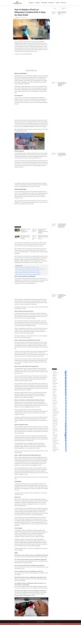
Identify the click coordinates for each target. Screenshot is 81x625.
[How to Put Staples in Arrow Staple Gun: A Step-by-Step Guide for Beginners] (54, 329)
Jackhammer (55, 394)
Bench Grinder (55, 403)
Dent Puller (54, 446)
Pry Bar (54, 417)
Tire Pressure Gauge (56, 443)
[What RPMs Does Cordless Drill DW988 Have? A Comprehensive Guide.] (17, 230)
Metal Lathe (54, 400)
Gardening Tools (55, 423)
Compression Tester (56, 449)
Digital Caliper (55, 415)
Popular (55, 8)
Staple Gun (54, 381)
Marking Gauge (55, 418)
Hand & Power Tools (56, 372)
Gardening (37, 2)
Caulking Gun (55, 395)
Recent (63, 8)
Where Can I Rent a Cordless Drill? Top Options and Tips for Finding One (25, 236)
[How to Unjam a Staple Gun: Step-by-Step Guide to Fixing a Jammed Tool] (54, 188)
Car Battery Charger (56, 440)
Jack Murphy (17, 17)
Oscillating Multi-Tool (56, 412)
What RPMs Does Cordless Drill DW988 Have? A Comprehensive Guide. (25, 230)
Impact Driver (55, 380)
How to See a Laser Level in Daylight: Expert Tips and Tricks (62, 12)
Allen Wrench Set (55, 421)
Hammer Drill (55, 386)
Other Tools (63, 2)
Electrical (58, 2)
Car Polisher (54, 444)
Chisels (54, 432)
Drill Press (54, 377)
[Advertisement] (31, 62)
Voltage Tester (55, 429)
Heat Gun (54, 384)
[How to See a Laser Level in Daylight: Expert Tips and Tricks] (54, 46)
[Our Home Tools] (17, 2)
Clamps (54, 392)
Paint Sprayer (55, 375)
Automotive (31, 2)
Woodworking (44, 2)
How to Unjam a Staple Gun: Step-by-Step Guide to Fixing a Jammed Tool (62, 154)
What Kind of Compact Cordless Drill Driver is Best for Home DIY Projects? (43, 236)
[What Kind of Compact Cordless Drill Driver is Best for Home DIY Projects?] (34, 237)
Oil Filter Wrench (55, 447)
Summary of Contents (30, 70)
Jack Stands (54, 438)
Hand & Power (51, 2)
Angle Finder (54, 409)
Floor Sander (55, 398)
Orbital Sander (55, 389)
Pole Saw (54, 426)
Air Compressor (55, 435)
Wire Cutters (54, 397)
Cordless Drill (55, 374)
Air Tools (54, 406)
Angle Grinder (55, 378)
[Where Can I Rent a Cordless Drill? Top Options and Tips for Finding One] (17, 236)
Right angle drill (55, 420)
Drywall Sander (55, 414)
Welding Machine (55, 383)
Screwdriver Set (55, 401)
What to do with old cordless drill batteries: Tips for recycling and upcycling (27, 274)
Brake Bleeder (55, 441)
